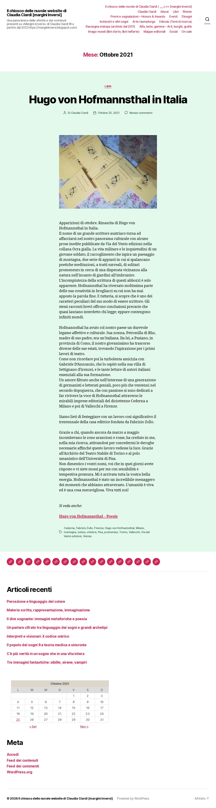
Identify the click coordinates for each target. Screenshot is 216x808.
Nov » (84, 726)
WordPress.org (19, 772)
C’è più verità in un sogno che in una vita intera (45, 654)
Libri (176, 11)
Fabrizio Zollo (84, 528)
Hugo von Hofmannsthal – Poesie (88, 516)
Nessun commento (141, 112)
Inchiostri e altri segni (114, 21)
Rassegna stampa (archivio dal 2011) (110, 26)
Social (173, 31)
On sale (187, 31)
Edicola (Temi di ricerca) (175, 21)
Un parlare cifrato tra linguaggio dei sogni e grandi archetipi (57, 627)
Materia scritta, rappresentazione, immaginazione (48, 610)
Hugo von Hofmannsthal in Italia (108, 99)
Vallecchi (134, 532)
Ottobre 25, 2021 (109, 112)
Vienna (87, 536)
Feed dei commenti (23, 766)
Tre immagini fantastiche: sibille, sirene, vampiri (47, 662)
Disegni (187, 16)
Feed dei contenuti (22, 760)
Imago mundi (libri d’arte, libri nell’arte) (114, 31)
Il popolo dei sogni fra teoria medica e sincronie (47, 645)
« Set (33, 726)
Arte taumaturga (143, 21)
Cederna (69, 528)
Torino (123, 532)
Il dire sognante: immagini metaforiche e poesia (47, 619)
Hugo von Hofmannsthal (119, 528)
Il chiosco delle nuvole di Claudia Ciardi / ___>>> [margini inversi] (148, 6)
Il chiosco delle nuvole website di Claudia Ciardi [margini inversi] (36, 13)
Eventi (173, 16)
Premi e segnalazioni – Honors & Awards (138, 16)
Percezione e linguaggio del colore (36, 601)
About (164, 11)
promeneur (111, 532)
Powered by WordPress (133, 798)
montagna (70, 532)
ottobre (91, 532)
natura (81, 532)
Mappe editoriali (154, 31)
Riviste (187, 11)
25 (18, 719)
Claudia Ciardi (147, 11)
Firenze (98, 528)
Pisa (100, 532)
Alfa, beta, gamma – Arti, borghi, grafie (165, 26)
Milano (140, 528)
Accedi (13, 754)
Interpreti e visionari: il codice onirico (38, 636)
